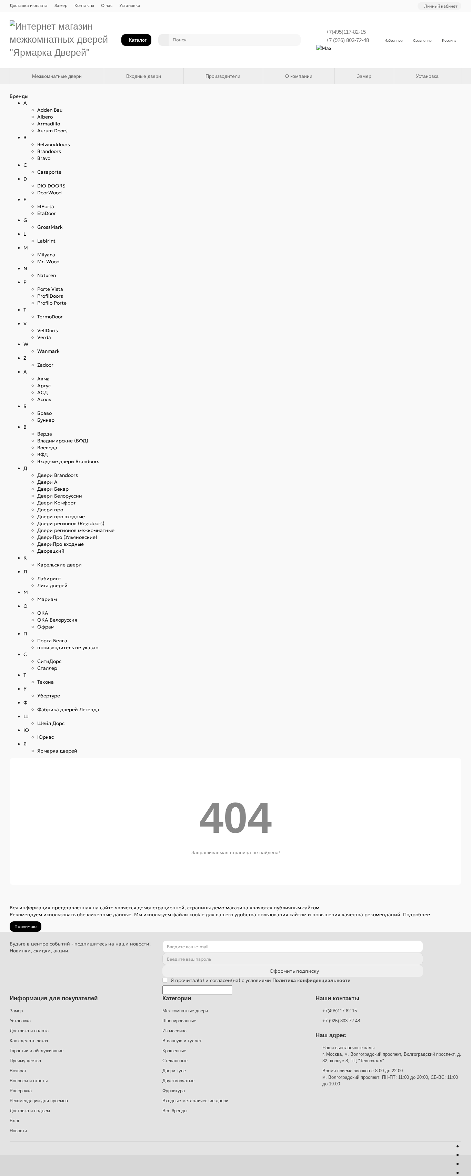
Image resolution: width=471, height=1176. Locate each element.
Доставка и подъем (30, 1110)
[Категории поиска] (163, 40)
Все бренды (174, 1110)
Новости (18, 1130)
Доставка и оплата (29, 5)
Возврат (18, 1070)
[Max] (323, 47)
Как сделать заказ (29, 1040)
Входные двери (143, 76)
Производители (223, 76)
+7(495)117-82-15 (346, 32)
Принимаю (25, 926)
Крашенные (174, 1050)
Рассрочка (21, 1090)
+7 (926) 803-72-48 (347, 40)
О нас (106, 5)
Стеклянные (175, 1060)
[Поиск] (293, 39)
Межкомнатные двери (57, 76)
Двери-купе (174, 1070)
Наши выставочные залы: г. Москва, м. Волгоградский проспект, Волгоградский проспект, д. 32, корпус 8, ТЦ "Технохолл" (391, 1054)
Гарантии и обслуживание (36, 1050)
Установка (129, 5)
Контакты (84, 5)
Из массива (174, 1030)
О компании (298, 76)
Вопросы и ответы (29, 1080)
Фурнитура (173, 1090)
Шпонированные (179, 1020)
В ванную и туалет (182, 1040)
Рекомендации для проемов (39, 1100)
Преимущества (25, 1060)
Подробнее (416, 914)
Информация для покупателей (54, 998)
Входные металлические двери (195, 1100)
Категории (176, 998)
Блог (15, 1120)
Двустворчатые (178, 1080)
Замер (61, 5)
